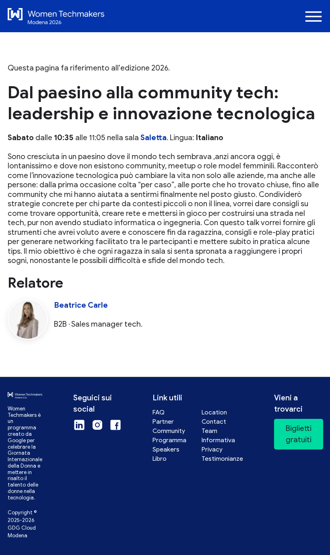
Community (169, 431)
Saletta (153, 137)
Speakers (166, 449)
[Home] (150, 16)
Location (214, 412)
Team (209, 431)
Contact (214, 421)
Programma (169, 440)
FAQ (159, 412)
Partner (163, 421)
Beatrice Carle (81, 305)
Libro (160, 458)
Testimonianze (222, 458)
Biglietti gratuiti (298, 434)
